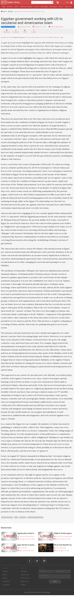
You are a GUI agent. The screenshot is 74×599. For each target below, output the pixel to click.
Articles (10, 6)
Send (55, 581)
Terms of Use (25, 574)
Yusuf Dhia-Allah (61, 548)
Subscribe (24, 571)
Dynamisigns (46, 592)
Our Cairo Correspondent (64, 536)
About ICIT (68, 6)
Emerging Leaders (26, 6)
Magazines (44, 6)
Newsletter (24, 581)
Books (16, 6)
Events (36, 6)
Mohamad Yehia (24, 27)
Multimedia (53, 6)
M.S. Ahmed (23, 548)
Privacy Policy (25, 578)
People (60, 6)
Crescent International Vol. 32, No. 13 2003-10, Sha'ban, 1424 (44, 37)
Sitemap (23, 584)
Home (3, 6)
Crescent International (26, 536)
